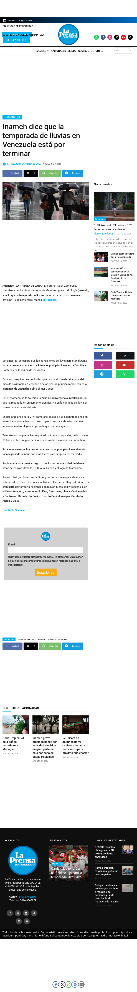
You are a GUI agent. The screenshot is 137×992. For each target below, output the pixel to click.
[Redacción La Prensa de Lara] (4, 164)
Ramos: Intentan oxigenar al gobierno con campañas (106, 871)
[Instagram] (109, 37)
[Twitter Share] (62, 984)
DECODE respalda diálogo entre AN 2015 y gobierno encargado (105, 852)
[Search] (131, 50)
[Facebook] (103, 37)
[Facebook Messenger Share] (75, 984)
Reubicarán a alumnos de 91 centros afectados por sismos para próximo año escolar (75, 745)
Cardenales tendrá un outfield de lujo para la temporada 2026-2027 (67, 873)
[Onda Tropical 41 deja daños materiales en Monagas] (15, 724)
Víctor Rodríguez (103, 233)
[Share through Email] (81, 984)
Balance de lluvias (26, 639)
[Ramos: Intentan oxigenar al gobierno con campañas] (127, 870)
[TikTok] (34, 913)
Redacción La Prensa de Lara (25, 164)
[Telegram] (103, 374)
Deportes (100, 219)
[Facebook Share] (55, 984)
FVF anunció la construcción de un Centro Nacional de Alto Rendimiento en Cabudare (122, 275)
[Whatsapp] (96, 37)
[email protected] (27, 896)
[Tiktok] (130, 37)
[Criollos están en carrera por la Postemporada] (101, 257)
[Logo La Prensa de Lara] (68, 34)
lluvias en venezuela (57, 639)
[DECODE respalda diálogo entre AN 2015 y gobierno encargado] (127, 849)
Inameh (41, 639)
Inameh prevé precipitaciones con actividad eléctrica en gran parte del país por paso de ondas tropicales (44, 747)
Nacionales (12, 117)
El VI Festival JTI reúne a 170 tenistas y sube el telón (113, 227)
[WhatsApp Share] (68, 984)
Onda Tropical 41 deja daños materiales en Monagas (13, 743)
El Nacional (49, 299)
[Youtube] (123, 37)
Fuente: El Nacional (13, 510)
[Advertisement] (68, 85)
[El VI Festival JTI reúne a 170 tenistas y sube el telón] (114, 206)
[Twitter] (116, 37)
